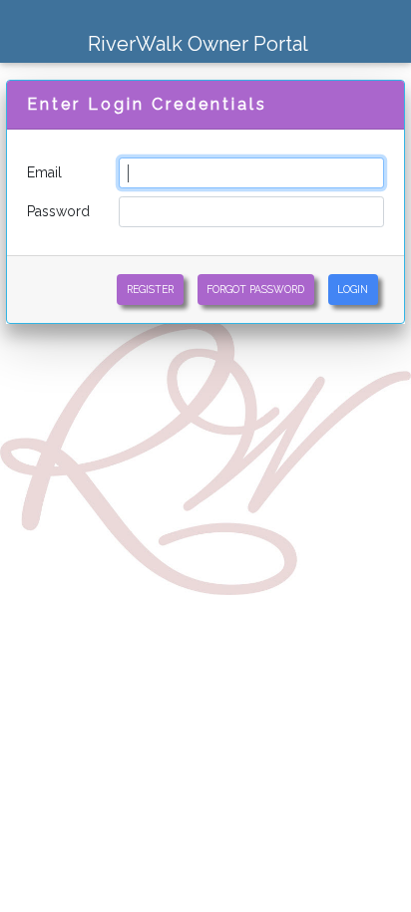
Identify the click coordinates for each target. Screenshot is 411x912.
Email (44, 172)
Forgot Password (255, 289)
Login (352, 289)
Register (150, 289)
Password (58, 211)
